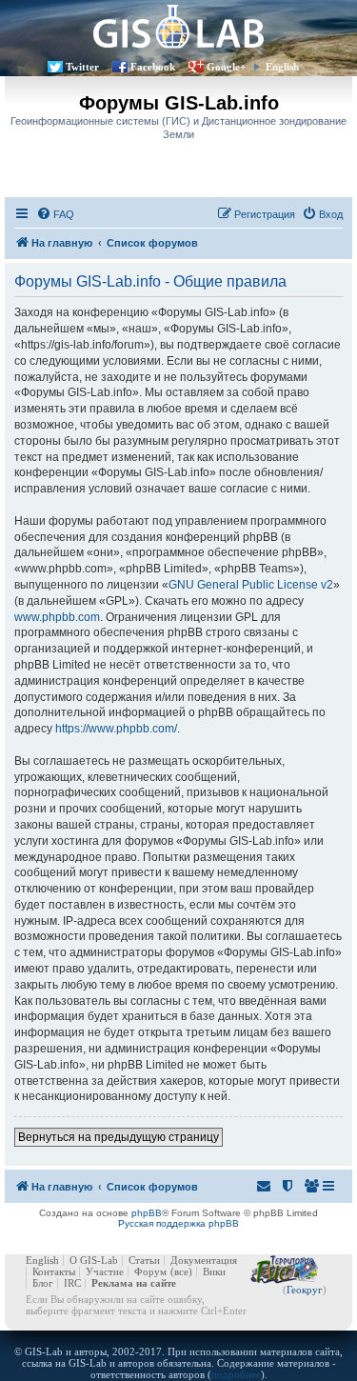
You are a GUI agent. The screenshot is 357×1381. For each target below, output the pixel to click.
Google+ (226, 66)
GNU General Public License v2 (251, 584)
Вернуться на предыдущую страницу (118, 1137)
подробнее (236, 1374)
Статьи (144, 1260)
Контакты (53, 1271)
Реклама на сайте (133, 1283)
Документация (203, 1260)
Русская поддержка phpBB (178, 1223)
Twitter (82, 66)
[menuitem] (55, 214)
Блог (42, 1283)
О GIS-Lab (93, 1260)
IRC (72, 1283)
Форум (150, 1271)
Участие (105, 1271)
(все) (181, 1271)
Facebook (152, 66)
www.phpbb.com (57, 617)
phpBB (146, 1213)
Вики (214, 1271)
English (282, 66)
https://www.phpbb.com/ (116, 728)
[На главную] (178, 26)
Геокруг (305, 1289)
